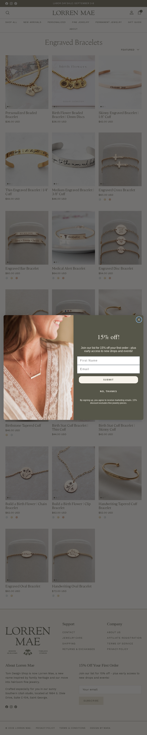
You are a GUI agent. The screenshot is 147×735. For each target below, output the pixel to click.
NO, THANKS (108, 391)
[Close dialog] (139, 319)
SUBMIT (108, 380)
